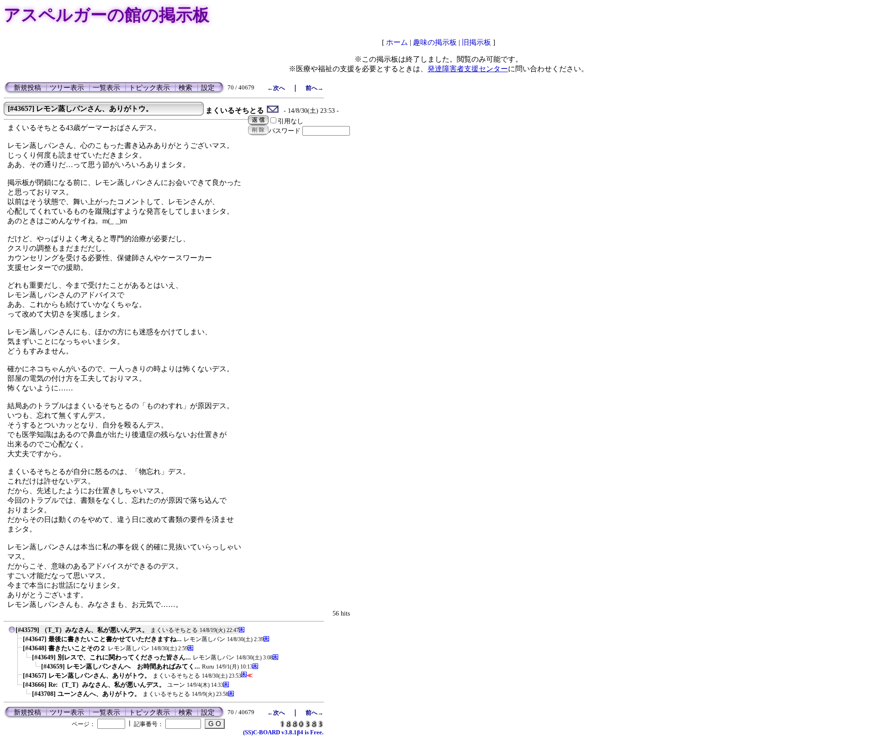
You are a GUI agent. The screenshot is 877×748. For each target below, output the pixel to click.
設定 (208, 87)
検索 (185, 87)
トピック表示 (149, 87)
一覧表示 (106, 87)
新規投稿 (27, 87)
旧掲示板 (476, 42)
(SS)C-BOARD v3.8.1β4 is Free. (283, 732)
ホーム (397, 42)
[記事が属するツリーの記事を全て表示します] (12, 632)
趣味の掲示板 (435, 42)
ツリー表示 (67, 87)
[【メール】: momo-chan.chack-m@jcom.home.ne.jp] (273, 110)
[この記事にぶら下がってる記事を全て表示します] (18, 641)
